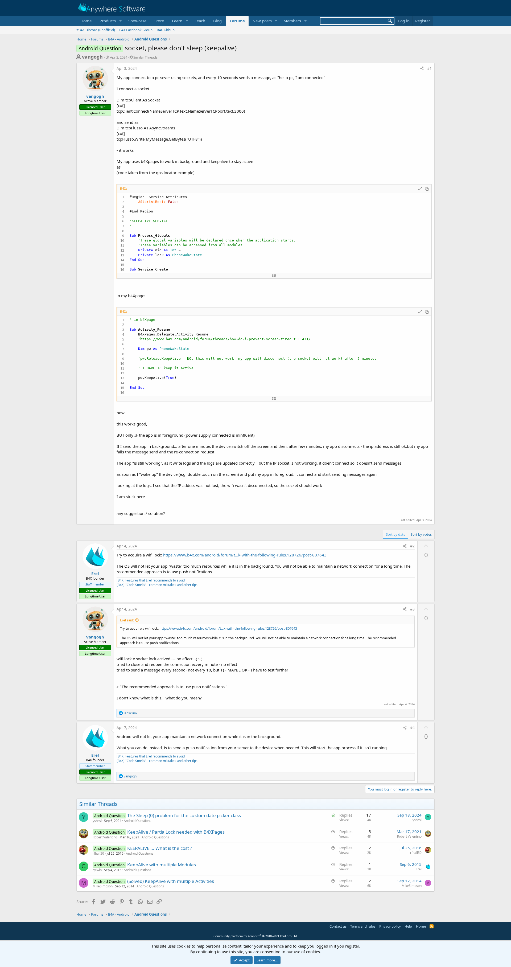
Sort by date (395, 534)
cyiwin (97, 870)
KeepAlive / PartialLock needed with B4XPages (176, 832)
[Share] (421, 68)
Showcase (137, 20)
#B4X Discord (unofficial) (95, 29)
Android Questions (137, 820)
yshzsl (97, 820)
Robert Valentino (105, 837)
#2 (412, 545)
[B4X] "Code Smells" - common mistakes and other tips (157, 585)
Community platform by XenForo (255, 936)
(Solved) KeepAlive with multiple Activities (170, 881)
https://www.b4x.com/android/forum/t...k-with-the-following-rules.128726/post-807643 (245, 555)
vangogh (92, 57)
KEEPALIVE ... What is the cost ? (159, 848)
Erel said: (127, 620)
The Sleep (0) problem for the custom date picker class (184, 815)
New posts (262, 20)
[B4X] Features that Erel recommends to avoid (151, 580)
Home (86, 20)
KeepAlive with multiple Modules (161, 865)
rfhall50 (98, 853)
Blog (217, 20)
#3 (412, 609)
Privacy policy (390, 926)
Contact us (338, 926)
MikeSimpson (103, 886)
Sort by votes (421, 534)
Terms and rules (362, 926)
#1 (429, 68)
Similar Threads (145, 57)
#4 (412, 727)
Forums (237, 20)
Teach (200, 20)
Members (292, 20)
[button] (110, 21)
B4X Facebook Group (136, 29)
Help (408, 926)
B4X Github (166, 29)
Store (159, 20)
